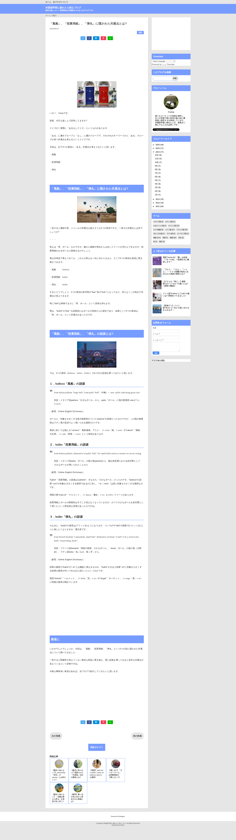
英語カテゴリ (96, 747)
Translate (171, 64)
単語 (171, 238)
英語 (140, 32)
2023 (158, 199)
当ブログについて (60, 2)
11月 (157, 159)
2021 (158, 206)
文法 (179, 238)
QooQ (122, 825)
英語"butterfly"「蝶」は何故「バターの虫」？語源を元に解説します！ (176, 259)
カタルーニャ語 (158, 226)
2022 (158, 203)
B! (96, 38)
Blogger (122, 816)
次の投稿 (56, 736)
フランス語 (180, 230)
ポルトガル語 (157, 233)
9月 (156, 166)
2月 (156, 191)
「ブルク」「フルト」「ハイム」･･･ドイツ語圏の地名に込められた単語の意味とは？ (176, 271)
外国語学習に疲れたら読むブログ (63, 7)
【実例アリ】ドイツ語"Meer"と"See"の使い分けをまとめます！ (176, 307)
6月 (156, 177)
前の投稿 (137, 736)
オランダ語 (169, 222)
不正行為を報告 (158, 360)
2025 (158, 148)
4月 (156, 184)
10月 (157, 162)
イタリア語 (157, 222)
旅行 (160, 241)
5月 (156, 180)
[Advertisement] (97, 60)
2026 (158, 145)
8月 (156, 169)
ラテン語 (170, 233)
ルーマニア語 (181, 233)
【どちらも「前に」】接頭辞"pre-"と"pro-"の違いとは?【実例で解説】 (175, 283)
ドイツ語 (168, 230)
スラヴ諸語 (157, 230)
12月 (157, 155)
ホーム (48, 2)
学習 (164, 238)
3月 (156, 187)
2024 (158, 152)
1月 (156, 195)
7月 (156, 173)
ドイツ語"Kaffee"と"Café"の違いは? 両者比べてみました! (176, 294)
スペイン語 (172, 226)
